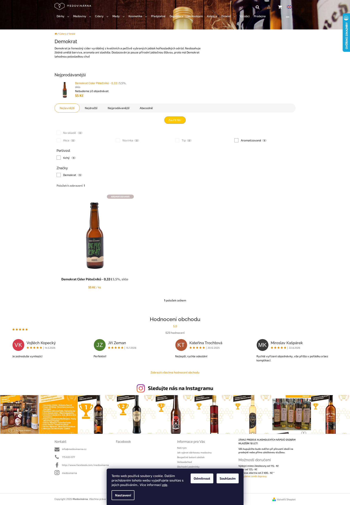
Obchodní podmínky (188, 466)
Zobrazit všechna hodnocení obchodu (175, 372)
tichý (68, 157)
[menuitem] (63, 16)
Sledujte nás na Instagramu (180, 388)
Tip (186, 140)
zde (164, 485)
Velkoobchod (184, 461)
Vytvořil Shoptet (286, 499)
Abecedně (146, 108)
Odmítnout (202, 478)
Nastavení (123, 495)
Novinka (130, 140)
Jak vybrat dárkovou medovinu (194, 452)
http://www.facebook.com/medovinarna (85, 464)
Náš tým (182, 447)
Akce (68, 140)
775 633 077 (68, 456)
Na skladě (72, 132)
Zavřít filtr (175, 120)
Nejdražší (91, 108)
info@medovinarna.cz (74, 449)
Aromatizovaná (253, 140)
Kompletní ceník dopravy (252, 476)
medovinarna (69, 472)
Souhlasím (228, 478)
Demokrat (72, 175)
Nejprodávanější (119, 108)
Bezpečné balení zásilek (191, 457)
